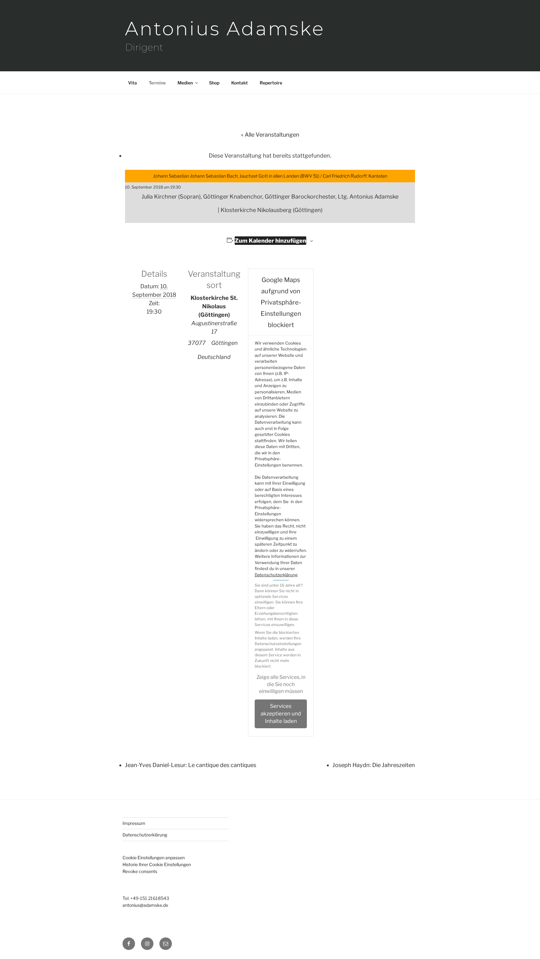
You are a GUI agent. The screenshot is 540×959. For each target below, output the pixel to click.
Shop (214, 82)
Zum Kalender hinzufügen (270, 240)
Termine (157, 82)
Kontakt (239, 82)
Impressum (133, 823)
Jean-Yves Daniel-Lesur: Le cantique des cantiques (190, 765)
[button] (281, 684)
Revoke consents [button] (139, 871)
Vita (132, 82)
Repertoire (271, 82)
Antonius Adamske (225, 28)
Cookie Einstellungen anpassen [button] (153, 857)
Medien (185, 82)
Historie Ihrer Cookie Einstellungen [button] (156, 864)
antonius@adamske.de (145, 905)
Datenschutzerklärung (276, 574)
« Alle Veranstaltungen (270, 134)
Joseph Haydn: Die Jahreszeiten (373, 765)
